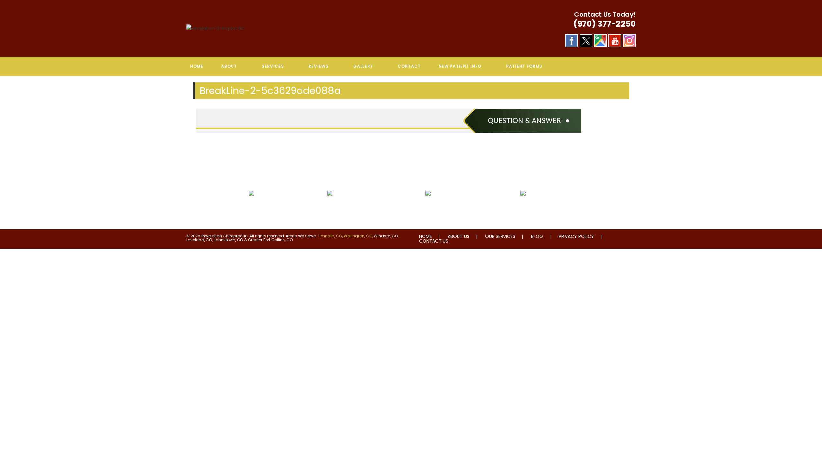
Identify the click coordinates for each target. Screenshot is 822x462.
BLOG (537, 236)
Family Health (523, 208)
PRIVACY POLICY (576, 236)
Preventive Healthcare (428, 208)
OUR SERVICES (500, 236)
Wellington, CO (358, 236)
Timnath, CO (330, 236)
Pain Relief (251, 208)
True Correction (329, 208)
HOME (425, 236)
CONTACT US (433, 241)
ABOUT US (458, 236)
